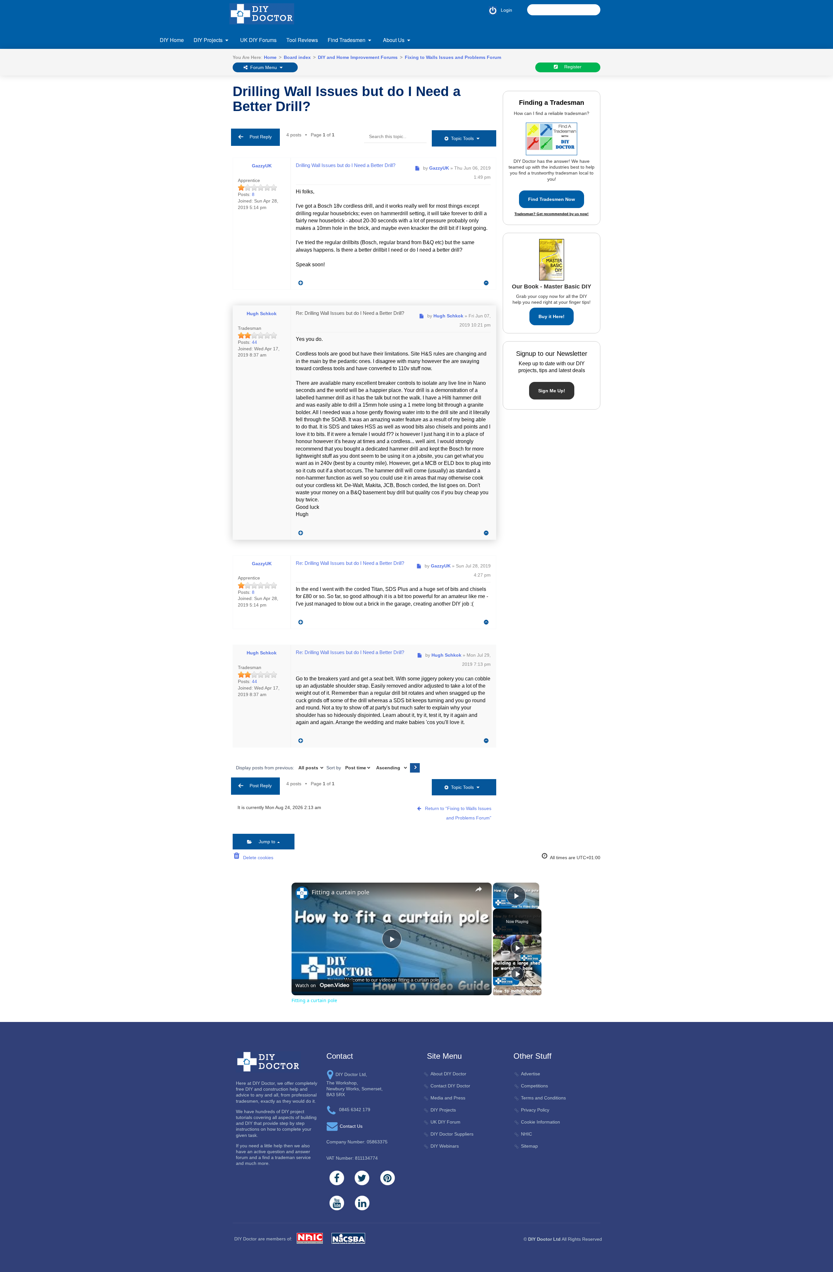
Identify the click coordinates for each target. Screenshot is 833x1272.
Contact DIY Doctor (450, 1085)
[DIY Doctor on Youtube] (336, 1203)
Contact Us (183, 81)
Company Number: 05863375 (357, 1141)
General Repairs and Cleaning (402, 80)
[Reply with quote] (299, 281)
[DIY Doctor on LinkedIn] (362, 1203)
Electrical (181, 137)
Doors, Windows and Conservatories (209, 124)
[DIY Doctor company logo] (268, 1061)
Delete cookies (256, 857)
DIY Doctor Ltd (544, 1239)
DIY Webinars (444, 1146)
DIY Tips (578, 131)
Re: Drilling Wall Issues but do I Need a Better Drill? (350, 313)
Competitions (534, 1085)
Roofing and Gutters (590, 80)
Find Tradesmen (346, 40)
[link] (301, 893)
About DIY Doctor (448, 1073)
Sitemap (529, 1146)
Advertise (530, 1073)
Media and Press (447, 1097)
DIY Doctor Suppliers (451, 1134)
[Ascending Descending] (391, 768)
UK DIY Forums (258, 40)
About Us (393, 40)
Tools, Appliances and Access (600, 106)
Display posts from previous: (265, 767)
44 (254, 342)
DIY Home (172, 40)
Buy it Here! (552, 316)
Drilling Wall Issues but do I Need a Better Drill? (346, 99)
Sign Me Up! (551, 390)
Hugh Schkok (262, 313)
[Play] (517, 947)
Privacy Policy (535, 1109)
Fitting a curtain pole (340, 892)
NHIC (526, 1134)
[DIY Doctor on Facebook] (336, 1178)
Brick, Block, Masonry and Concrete (209, 93)
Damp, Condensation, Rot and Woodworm (203, 109)
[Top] (486, 283)
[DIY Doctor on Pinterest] (387, 1178)
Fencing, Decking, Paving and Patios (309, 80)
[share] (479, 889)
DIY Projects (208, 40)
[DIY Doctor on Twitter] (362, 1178)
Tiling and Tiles (585, 93)
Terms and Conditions (543, 1097)
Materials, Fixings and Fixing (500, 80)
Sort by (334, 767)
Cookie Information (540, 1122)
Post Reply (259, 136)
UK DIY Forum (445, 1122)
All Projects (183, 80)
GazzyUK (262, 165)
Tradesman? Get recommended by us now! (551, 214)
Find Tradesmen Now (551, 199)
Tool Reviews (302, 40)
